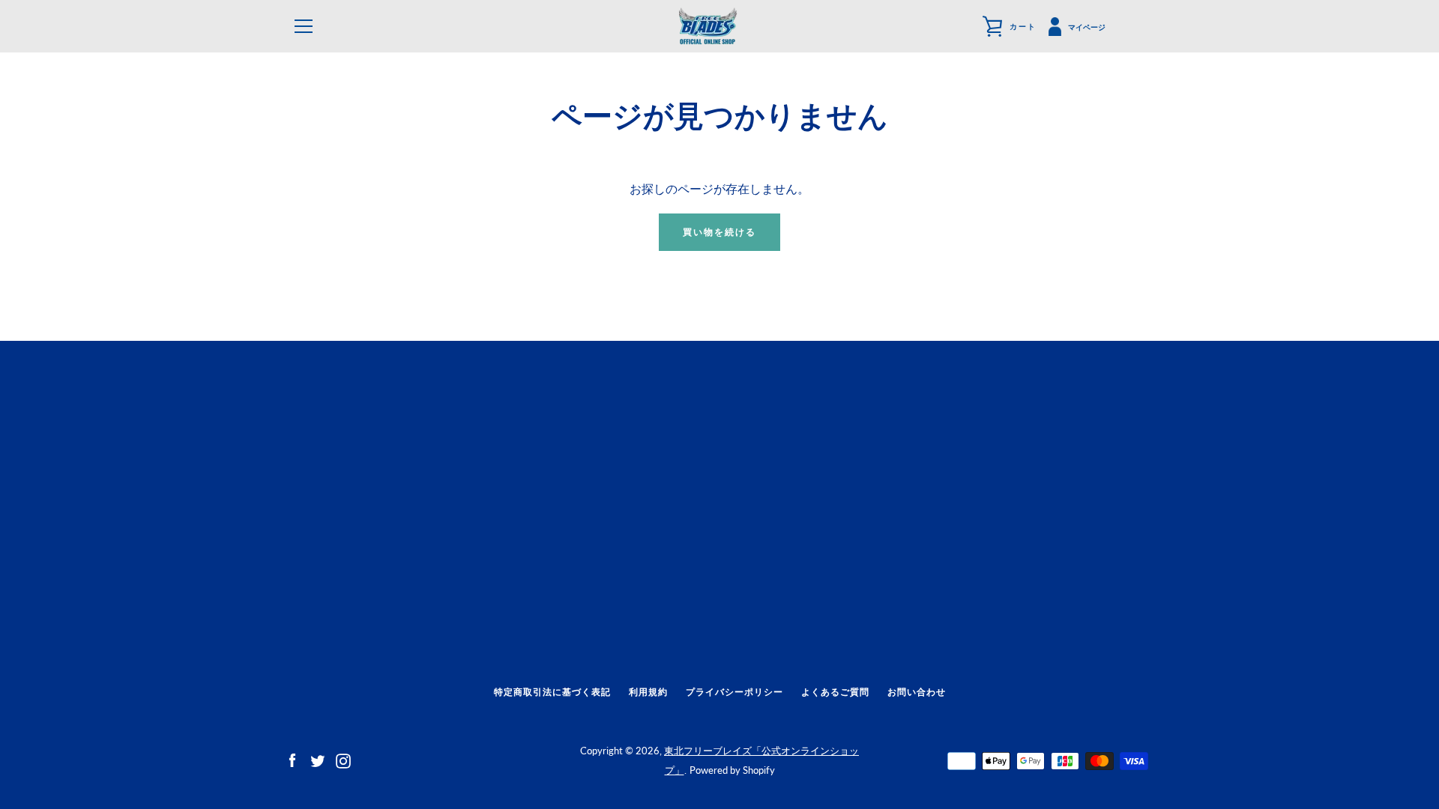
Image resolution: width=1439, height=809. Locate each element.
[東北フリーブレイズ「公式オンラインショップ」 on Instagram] (343, 759)
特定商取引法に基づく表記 (552, 691)
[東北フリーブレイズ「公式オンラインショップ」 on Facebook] (292, 759)
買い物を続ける (719, 231)
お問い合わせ (916, 691)
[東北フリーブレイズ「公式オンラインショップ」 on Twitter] (317, 759)
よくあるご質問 (835, 691)
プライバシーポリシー (734, 691)
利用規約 (648, 691)
